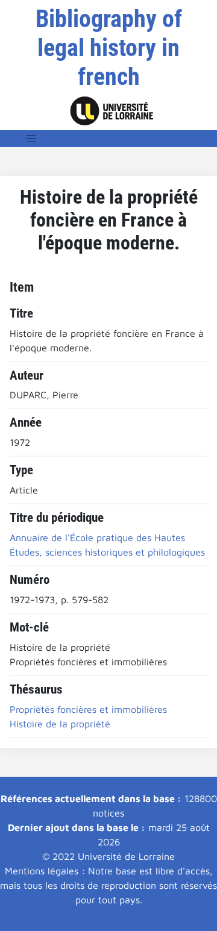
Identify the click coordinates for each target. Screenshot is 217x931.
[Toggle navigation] (31, 138)
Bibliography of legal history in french (109, 48)
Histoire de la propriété (60, 723)
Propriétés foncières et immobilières (88, 709)
